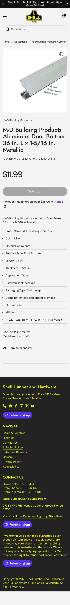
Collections (20, 41)
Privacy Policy (12, 462)
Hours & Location (14, 433)
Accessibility (11, 466)
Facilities (8, 438)
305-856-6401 (29, 488)
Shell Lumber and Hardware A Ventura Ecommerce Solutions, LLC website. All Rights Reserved (33, 583)
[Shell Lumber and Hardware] (34, 16)
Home (6, 41)
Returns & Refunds (15, 452)
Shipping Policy (13, 447)
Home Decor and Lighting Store (35, 516)
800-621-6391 (31, 492)
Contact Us (10, 443)
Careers (8, 457)
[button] (63, 16)
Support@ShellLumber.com (28, 499)
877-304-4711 (29, 484)
